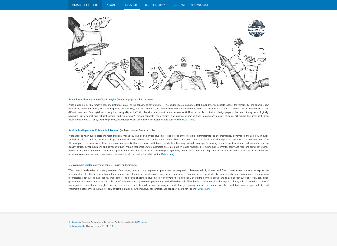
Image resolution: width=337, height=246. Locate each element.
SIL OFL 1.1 (107, 225)
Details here (188, 119)
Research (131, 4)
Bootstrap (73, 222)
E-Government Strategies (82, 165)
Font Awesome (75, 225)
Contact (180, 4)
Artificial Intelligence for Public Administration (93, 130)
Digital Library (155, 4)
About (111, 4)
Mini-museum (200, 4)
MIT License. (141, 222)
